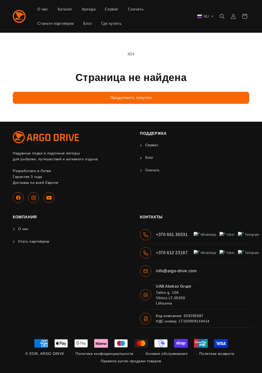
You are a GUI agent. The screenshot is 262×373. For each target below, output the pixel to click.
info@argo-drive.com (176, 271)
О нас (23, 229)
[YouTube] (48, 197)
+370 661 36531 (172, 234)
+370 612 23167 (172, 253)
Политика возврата (216, 354)
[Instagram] (33, 197)
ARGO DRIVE (52, 354)
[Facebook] (18, 197)
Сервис (151, 145)
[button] (205, 16)
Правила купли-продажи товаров (131, 361)
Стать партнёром (33, 241)
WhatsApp (208, 234)
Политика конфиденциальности (104, 354)
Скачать (152, 170)
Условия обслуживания (166, 354)
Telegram (252, 234)
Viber (230, 234)
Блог (149, 157)
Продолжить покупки (131, 97)
